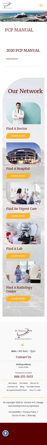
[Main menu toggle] (41, 5)
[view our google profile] (22, 344)
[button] (18, 135)
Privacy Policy (29, 412)
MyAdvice (34, 406)
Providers (24, 383)
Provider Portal (33, 386)
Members (13, 383)
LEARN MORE (18, 136)
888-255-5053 (23, 376)
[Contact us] (44, 434)
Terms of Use (18, 415)
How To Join (35, 390)
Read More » (12, 59)
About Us (34, 383)
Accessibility (15, 412)
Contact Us (12, 386)
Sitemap (31, 415)
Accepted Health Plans (17, 390)
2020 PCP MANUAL (23, 50)
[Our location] (45, 434)
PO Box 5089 (23, 368)
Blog (22, 386)
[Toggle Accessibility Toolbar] (6, 433)
